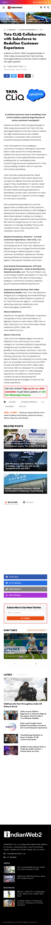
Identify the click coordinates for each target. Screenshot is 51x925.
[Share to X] (14, 76)
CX (41, 30)
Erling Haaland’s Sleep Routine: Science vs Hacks (25, 651)
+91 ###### (11, 857)
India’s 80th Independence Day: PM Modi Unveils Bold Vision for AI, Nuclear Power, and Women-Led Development (12, 22)
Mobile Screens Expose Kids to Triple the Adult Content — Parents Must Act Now (33, 749)
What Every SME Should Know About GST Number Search (31, 877)
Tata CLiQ (22, 406)
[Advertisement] (25, 543)
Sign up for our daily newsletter (24, 390)
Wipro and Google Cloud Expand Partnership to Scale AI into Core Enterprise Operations (33, 725)
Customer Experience (28, 30)
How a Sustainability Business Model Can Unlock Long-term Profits (31, 868)
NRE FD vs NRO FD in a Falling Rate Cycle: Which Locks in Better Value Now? (31, 893)
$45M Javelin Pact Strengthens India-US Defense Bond (23, 705)
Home (4, 2)
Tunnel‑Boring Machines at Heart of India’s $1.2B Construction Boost (31, 737)
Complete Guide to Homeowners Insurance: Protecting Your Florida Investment (30, 902)
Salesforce (9, 406)
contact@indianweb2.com (16, 853)
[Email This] (28, 76)
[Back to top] (45, 919)
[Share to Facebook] (7, 76)
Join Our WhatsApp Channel (25, 393)
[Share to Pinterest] (21, 76)
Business (12, 30)
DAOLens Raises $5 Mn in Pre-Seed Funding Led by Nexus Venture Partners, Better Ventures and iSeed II (24, 415)
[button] (4, 2)
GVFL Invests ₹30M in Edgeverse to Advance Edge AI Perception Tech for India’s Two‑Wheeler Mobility (33, 715)
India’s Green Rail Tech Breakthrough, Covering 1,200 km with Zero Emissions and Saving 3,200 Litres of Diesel (38, 22)
